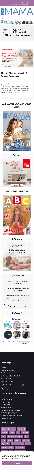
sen (18, 433)
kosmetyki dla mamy (15, 436)
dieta (3, 436)
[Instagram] (6, 388)
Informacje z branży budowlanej (11, 415)
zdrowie (26, 440)
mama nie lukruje (18, 444)
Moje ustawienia (17, 468)
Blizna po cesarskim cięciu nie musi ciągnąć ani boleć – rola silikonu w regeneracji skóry (17, 298)
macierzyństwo (20, 451)
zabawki (25, 433)
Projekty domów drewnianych (10, 410)
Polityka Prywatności (8, 370)
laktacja (4, 451)
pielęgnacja (21, 429)
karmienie (11, 429)
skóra (26, 436)
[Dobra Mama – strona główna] (17, 11)
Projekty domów (6, 399)
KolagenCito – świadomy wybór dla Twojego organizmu (17, 290)
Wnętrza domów (6, 402)
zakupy (9, 440)
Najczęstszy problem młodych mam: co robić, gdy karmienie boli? (17, 306)
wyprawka (5, 444)
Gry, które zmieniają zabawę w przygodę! (17, 282)
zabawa (17, 440)
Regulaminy (5, 373)
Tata (3, 440)
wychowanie (20, 447)
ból (11, 451)
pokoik (12, 433)
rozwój (4, 433)
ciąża (4, 429)
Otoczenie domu (6, 405)
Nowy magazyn (6, 407)
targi (28, 444)
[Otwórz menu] (2, 17)
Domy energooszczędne (9, 413)
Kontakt (3, 367)
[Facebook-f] (2, 388)
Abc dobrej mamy (7, 418)
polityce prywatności (18, 458)
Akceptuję (17, 463)
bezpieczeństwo (7, 447)
